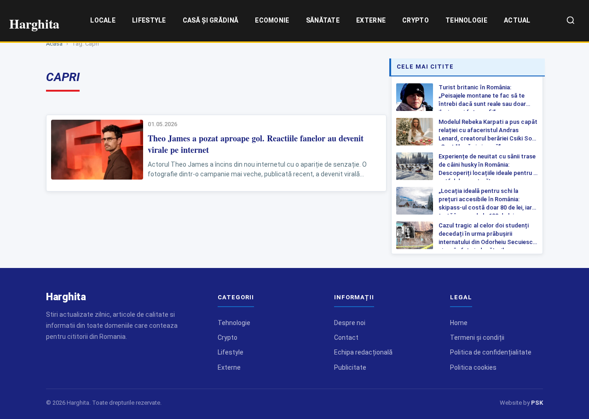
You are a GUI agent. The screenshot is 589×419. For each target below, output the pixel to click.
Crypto (415, 20)
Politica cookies (473, 367)
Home (459, 322)
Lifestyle (149, 20)
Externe (371, 20)
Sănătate (323, 20)
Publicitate (350, 367)
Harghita (66, 297)
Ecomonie (272, 20)
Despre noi (349, 322)
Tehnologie (466, 20)
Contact (346, 337)
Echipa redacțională (363, 352)
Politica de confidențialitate (490, 352)
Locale (102, 20)
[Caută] (570, 21)
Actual (517, 20)
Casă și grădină (211, 20)
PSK (537, 402)
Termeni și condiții (477, 337)
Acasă (54, 43)
